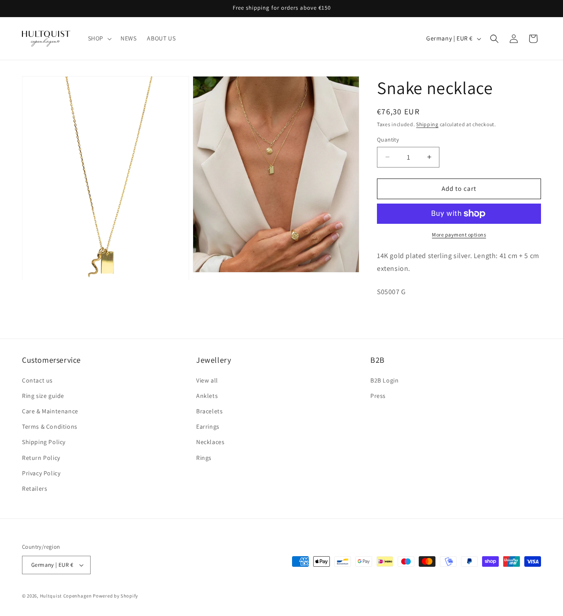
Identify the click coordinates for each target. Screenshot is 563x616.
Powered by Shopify (115, 596)
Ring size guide (43, 396)
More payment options (459, 234)
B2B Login (384, 380)
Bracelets (209, 411)
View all (207, 380)
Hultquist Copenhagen (66, 596)
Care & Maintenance (50, 411)
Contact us (37, 380)
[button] (99, 38)
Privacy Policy (41, 473)
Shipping (427, 124)
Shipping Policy (44, 442)
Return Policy (41, 458)
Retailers (34, 488)
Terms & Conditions (49, 426)
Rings (204, 458)
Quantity (388, 139)
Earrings (207, 426)
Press (378, 396)
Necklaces (210, 442)
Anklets (207, 396)
